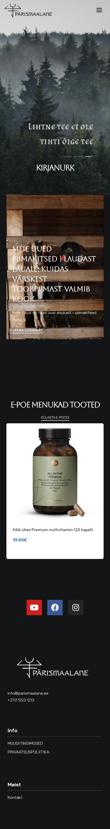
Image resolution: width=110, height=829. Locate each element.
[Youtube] (34, 607)
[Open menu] (99, 10)
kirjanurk (55, 167)
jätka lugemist (27, 330)
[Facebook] (55, 607)
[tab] (67, 156)
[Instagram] (75, 607)
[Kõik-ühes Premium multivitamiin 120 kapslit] (55, 471)
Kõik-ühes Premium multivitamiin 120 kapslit (53, 529)
